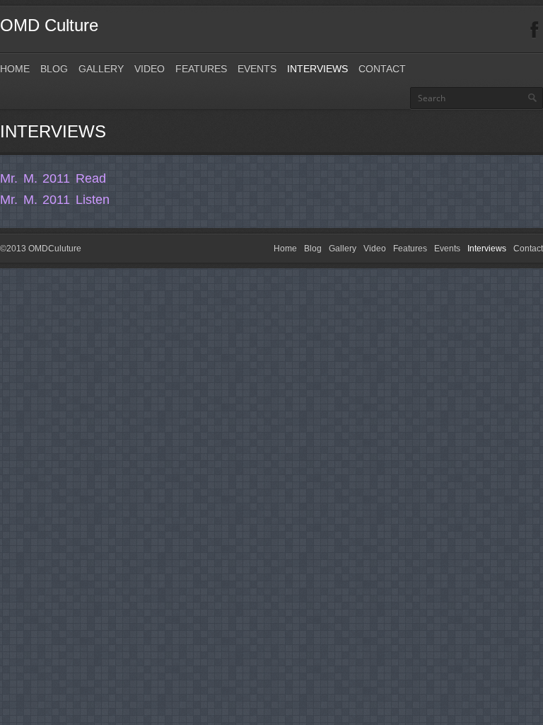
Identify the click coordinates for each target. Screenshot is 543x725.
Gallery (101, 68)
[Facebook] (534, 30)
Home (15, 68)
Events (257, 68)
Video (149, 68)
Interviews (317, 68)
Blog (54, 68)
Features (201, 68)
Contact (382, 68)
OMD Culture (49, 25)
